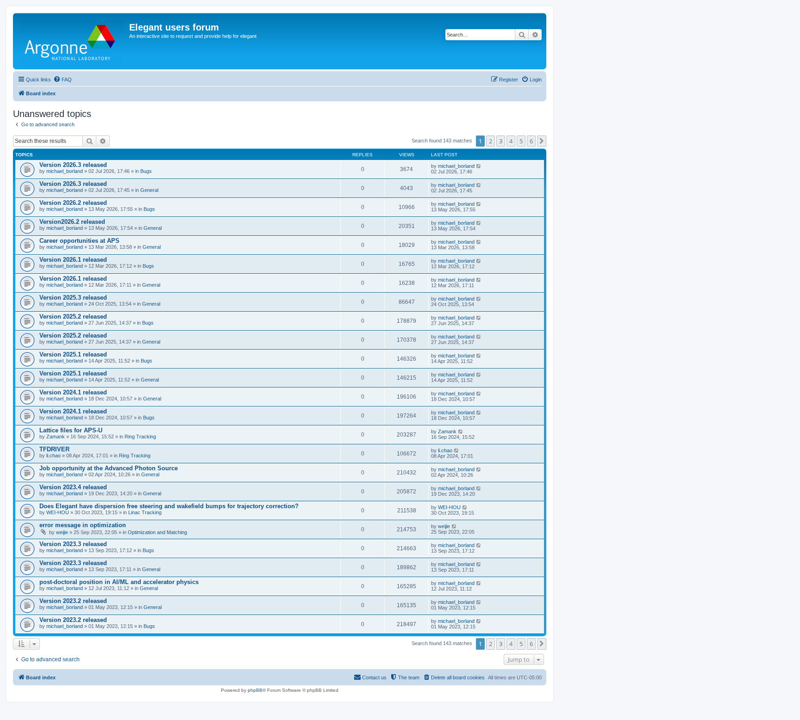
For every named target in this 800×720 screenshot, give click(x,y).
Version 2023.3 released (73, 544)
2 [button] (490, 141)
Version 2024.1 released (73, 392)
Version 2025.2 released (73, 316)
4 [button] (510, 141)
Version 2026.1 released (73, 259)
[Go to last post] (479, 166)
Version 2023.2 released (73, 600)
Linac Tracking (145, 512)
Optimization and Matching (157, 532)
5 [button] (521, 141)
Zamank (55, 436)
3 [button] (500, 141)
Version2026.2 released (72, 221)
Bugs (146, 171)
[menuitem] (62, 79)
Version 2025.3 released (73, 297)
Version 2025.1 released (73, 354)
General (149, 190)
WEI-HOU (57, 512)
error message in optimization (82, 525)
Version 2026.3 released (73, 164)
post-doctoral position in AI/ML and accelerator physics (119, 581)
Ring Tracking (140, 436)
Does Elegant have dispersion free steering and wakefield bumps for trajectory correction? (169, 506)
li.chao (53, 455)
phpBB (255, 690)
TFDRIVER (54, 449)
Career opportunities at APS (79, 240)
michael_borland (64, 171)
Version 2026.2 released (73, 202)
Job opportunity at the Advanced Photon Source (108, 468)
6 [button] (531, 141)
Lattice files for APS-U (70, 430)
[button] (541, 141)
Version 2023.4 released (73, 487)
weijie (62, 532)
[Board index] (72, 41)
